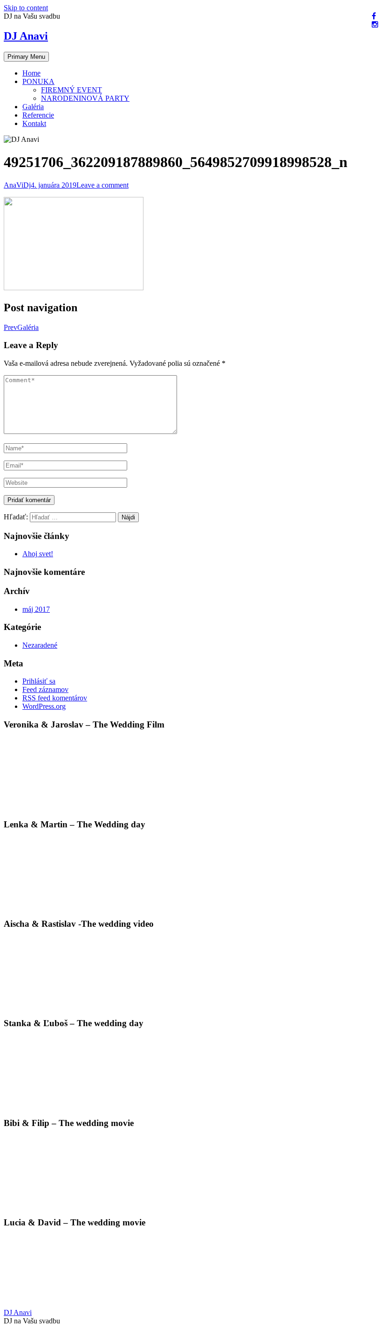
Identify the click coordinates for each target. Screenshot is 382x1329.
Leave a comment (102, 185)
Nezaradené (39, 645)
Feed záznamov (45, 689)
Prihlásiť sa (38, 681)
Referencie (38, 115)
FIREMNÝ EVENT (71, 90)
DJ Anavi (26, 36)
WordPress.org (44, 706)
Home (31, 73)
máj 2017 (36, 609)
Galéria (33, 107)
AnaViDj (17, 185)
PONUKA (38, 81)
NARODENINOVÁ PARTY (85, 98)
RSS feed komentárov (54, 698)
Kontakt (34, 123)
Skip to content (26, 8)
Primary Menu (26, 56)
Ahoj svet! (37, 554)
